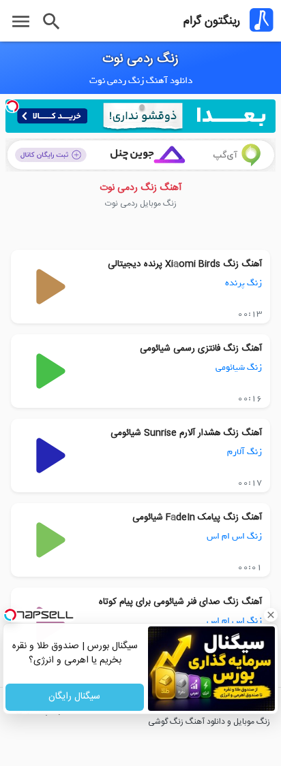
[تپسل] (12, 106)
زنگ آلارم (244, 452)
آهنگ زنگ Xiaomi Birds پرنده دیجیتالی (185, 264)
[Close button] (271, 615)
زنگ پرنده (243, 283)
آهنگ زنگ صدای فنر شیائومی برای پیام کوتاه (180, 601)
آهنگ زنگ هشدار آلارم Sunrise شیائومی (186, 433)
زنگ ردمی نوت (140, 59)
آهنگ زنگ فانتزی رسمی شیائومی (201, 348)
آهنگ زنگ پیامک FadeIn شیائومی (197, 517)
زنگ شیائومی (239, 367)
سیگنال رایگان (75, 697)
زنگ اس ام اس (234, 536)
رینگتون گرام (211, 21)
